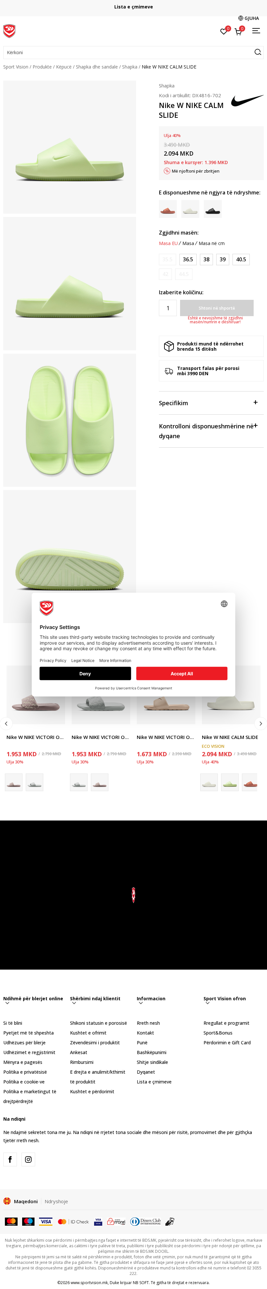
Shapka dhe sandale (97, 67)
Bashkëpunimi (151, 1052)
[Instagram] (28, 1159)
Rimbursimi (81, 1062)
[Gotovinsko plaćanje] (170, 1220)
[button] (133, 52)
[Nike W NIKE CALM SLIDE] (229, 782)
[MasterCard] (11, 1220)
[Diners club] (145, 1220)
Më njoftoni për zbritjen (195, 171)
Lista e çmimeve (133, 6)
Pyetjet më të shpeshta (28, 1033)
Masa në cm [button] (212, 243)
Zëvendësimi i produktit (95, 1042)
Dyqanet (146, 1072)
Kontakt (145, 1033)
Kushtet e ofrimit (88, 1033)
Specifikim (173, 403)
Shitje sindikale (152, 1062)
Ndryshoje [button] (56, 1201)
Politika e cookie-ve (24, 1082)
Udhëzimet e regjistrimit (29, 1052)
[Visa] (45, 1220)
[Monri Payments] (116, 1220)
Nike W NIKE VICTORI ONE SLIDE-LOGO (166, 737)
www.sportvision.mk (89, 1282)
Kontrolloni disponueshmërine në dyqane (206, 431)
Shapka (129, 67)
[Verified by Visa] (98, 1220)
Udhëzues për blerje (24, 1042)
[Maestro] (28, 1220)
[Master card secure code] (73, 1220)
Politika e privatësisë (25, 1072)
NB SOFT (141, 1282)
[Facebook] (10, 1159)
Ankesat (78, 1052)
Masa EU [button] (168, 243)
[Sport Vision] (9, 30)
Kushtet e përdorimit (92, 1091)
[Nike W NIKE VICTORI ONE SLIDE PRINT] (34, 782)
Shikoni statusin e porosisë (98, 1023)
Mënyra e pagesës (22, 1062)
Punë (142, 1042)
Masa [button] (188, 243)
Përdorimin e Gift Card (227, 1042)
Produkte (42, 67)
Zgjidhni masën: (179, 233)
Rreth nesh (148, 1023)
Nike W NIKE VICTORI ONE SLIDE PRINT (36, 737)
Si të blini (12, 1023)
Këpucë (64, 67)
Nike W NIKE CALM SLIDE (230, 737)
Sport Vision (15, 67)
